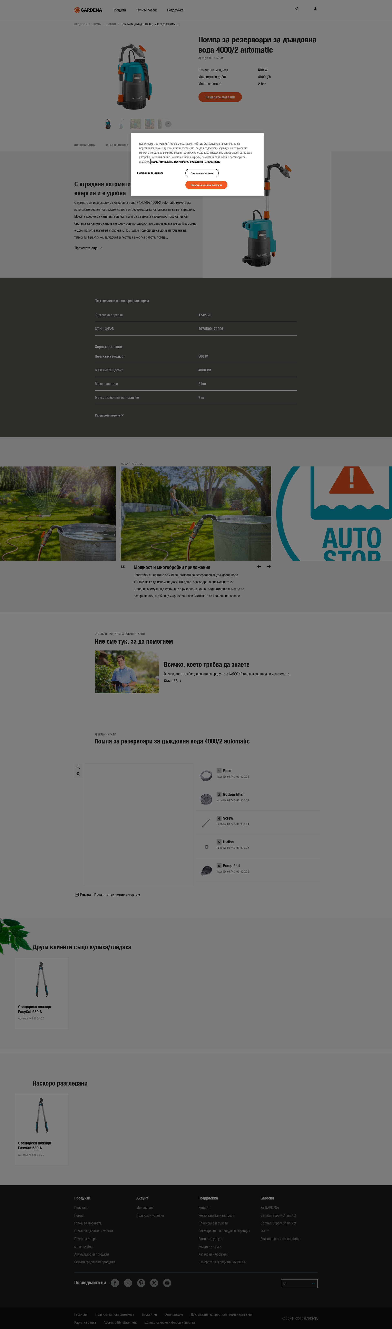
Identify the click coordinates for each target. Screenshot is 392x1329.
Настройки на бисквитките (150, 172)
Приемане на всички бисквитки (206, 184)
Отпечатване (212, 161)
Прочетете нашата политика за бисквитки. (177, 161)
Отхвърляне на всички (202, 173)
